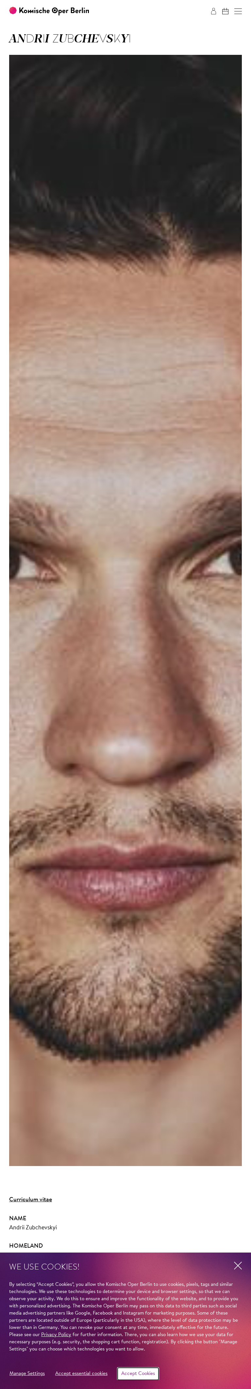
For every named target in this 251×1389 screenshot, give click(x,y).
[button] (238, 11)
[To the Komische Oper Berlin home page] (49, 11)
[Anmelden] (213, 11)
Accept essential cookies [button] (81, 1373)
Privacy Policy (56, 1335)
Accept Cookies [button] (138, 1373)
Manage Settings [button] (27, 1373)
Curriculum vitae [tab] (30, 1200)
